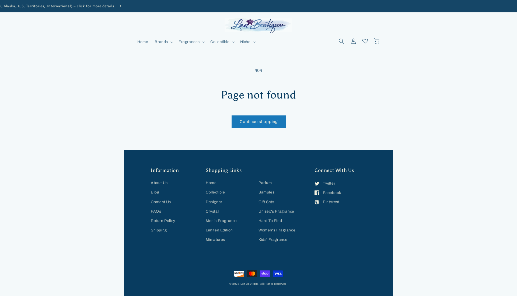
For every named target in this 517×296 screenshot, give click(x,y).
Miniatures (215, 240)
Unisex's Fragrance (276, 211)
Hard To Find (270, 221)
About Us (159, 183)
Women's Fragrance (276, 230)
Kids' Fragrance (273, 240)
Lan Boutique (249, 283)
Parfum (265, 183)
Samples (266, 192)
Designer (214, 202)
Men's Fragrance (221, 221)
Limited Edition (219, 230)
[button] (163, 42)
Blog (155, 192)
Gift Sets (266, 202)
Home (211, 183)
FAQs (156, 211)
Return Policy (163, 221)
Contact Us (161, 202)
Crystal (212, 211)
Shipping (159, 230)
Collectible (215, 192)
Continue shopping (259, 121)
